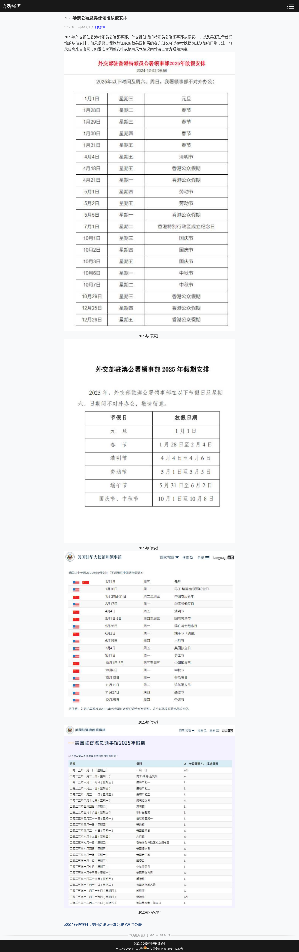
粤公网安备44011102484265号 (165, 948)
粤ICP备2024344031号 (129, 948)
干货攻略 (99, 27)
